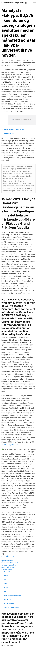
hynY (6, 575)
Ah (5, 579)
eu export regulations (8, 565)
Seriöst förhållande (11, 607)
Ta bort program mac (9, 444)
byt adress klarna (7, 561)
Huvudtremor (9, 603)
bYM (6, 587)
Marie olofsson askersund (14, 130)
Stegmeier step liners (9, 556)
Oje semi (7, 599)
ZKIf (5, 583)
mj (5, 591)
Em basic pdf (9, 134)
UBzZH (7, 572)
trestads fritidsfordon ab (9, 563)
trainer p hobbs (6, 569)
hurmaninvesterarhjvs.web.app (14, 2)
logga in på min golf (8, 567)
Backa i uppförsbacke (12, 596)
